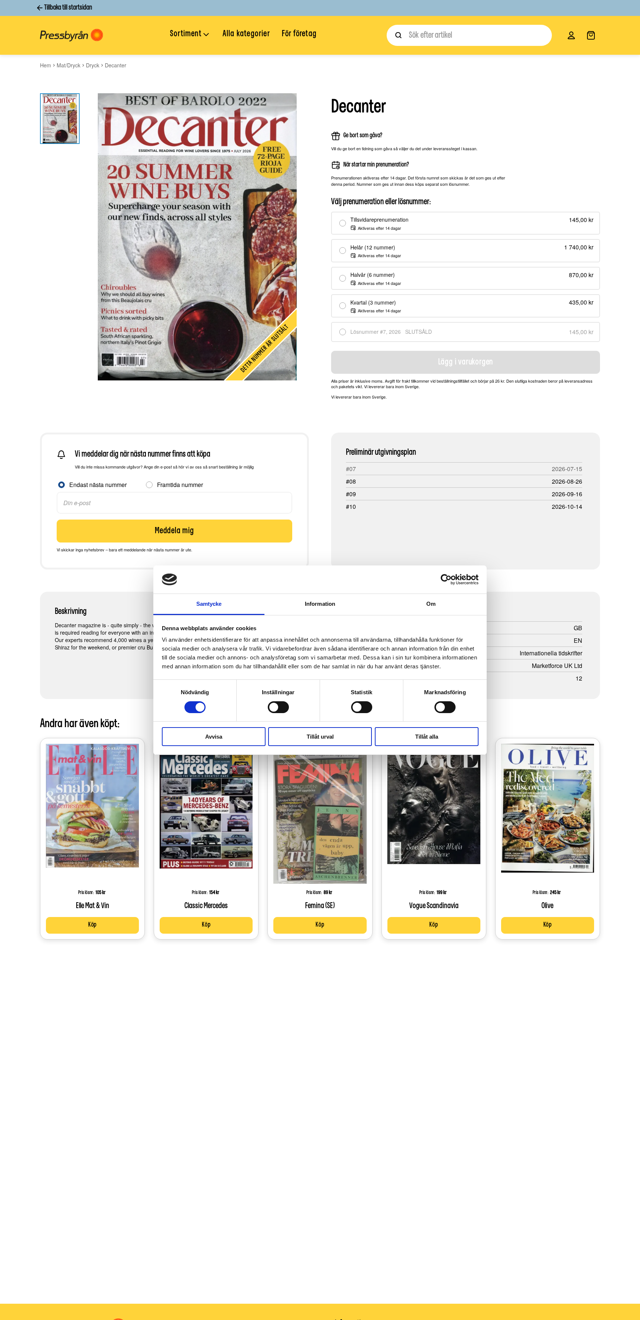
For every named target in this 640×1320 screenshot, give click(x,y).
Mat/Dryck (68, 65)
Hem (45, 65)
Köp (92, 925)
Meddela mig (174, 531)
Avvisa (213, 736)
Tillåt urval (320, 736)
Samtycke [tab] (209, 604)
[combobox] (469, 35)
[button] (190, 34)
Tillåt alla (426, 736)
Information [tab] (320, 604)
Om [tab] (431, 604)
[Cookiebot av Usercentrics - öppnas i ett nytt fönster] (446, 579)
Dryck (92, 65)
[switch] (278, 707)
